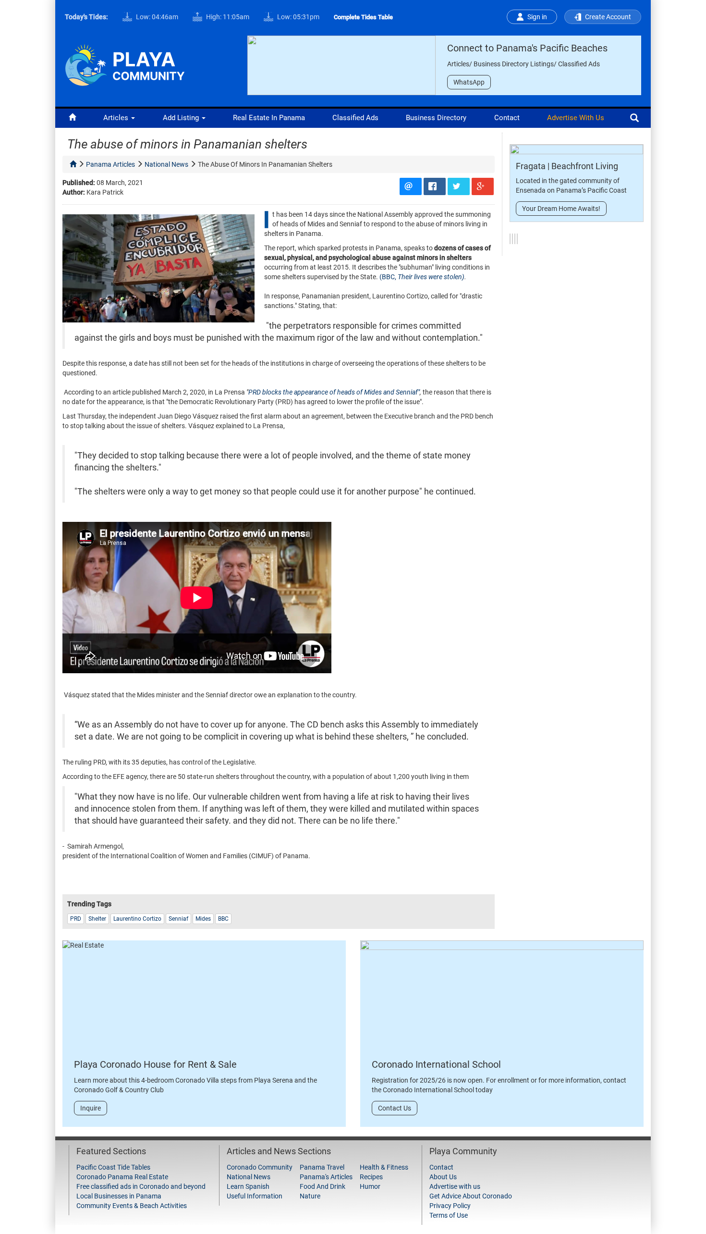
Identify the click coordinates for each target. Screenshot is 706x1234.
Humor (370, 1186)
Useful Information (254, 1196)
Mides (203, 918)
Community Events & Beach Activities (131, 1205)
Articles (116, 117)
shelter (97, 918)
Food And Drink (322, 1186)
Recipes (371, 1177)
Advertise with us (575, 117)
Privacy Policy (450, 1205)
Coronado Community (259, 1167)
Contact (507, 117)
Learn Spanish (248, 1186)
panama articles (110, 164)
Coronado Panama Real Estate (122, 1177)
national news (166, 164)
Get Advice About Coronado (470, 1196)
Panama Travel (322, 1167)
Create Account (608, 17)
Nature (310, 1196)
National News (248, 1177)
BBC (223, 918)
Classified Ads (355, 117)
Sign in (537, 17)
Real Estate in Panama (269, 117)
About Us (443, 1177)
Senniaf (178, 918)
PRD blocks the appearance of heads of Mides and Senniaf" (334, 392)
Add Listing (182, 117)
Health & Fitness (384, 1167)
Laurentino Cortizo (137, 918)
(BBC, (388, 277)
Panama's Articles (326, 1177)
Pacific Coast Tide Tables (113, 1167)
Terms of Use (448, 1215)
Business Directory (436, 117)
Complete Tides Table (363, 17)
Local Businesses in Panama (118, 1196)
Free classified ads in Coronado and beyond (141, 1186)
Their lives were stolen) (431, 277)
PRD (75, 918)
